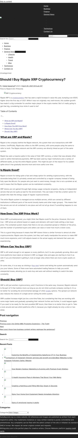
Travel (50, 23)
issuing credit (71, 428)
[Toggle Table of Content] (1, 116)
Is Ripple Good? (10, 123)
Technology (48, 29)
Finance (47, 12)
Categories (4, 412)
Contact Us (48, 31)
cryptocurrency (18, 98)
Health (50, 20)
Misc (49, 26)
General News (49, 14)
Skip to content (6, 1)
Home (46, 6)
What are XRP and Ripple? (13, 121)
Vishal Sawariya (8, 86)
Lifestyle (51, 17)
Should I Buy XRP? (10, 131)
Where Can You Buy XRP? (13, 129)
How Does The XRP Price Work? (15, 126)
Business (47, 9)
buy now (35, 266)
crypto (48, 291)
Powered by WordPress (27, 437)
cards (2, 431)
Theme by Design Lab (44, 437)
